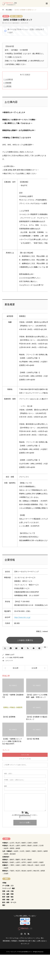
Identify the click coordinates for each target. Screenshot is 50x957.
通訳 (3, 905)
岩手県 (24, 862)
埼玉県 (18, 871)
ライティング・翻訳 (8, 888)
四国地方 (5, 859)
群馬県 (43, 871)
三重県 (12, 865)
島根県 (24, 843)
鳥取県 (35, 843)
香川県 (24, 859)
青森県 (41, 862)
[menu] (46, 3)
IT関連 (4, 883)
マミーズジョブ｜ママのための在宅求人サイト (20, 951)
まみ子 (12, 654)
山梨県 (18, 845)
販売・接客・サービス (9, 902)
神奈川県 (36, 871)
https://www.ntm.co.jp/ (22, 617)
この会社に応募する (25, 640)
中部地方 (5, 845)
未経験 (21, 657)
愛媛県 (18, 859)
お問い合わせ (41, 941)
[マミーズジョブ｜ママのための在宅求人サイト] (9, 3)
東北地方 (5, 862)
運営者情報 (6, 941)
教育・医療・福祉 (7, 897)
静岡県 (18, 848)
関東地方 (5, 871)
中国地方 (5, 843)
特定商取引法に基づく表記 (27, 941)
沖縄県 (34, 851)
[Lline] (22, 648)
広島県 (29, 843)
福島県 (29, 862)
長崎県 (6, 854)
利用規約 (14, 941)
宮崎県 (28, 851)
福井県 (6, 848)
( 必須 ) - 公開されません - (14, 779)
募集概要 (7, 83)
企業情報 (7, 86)
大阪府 (37, 865)
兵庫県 (24, 865)
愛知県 (29, 845)
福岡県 (45, 851)
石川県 (41, 845)
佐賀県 (16, 851)
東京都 (24, 871)
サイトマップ (25, 944)
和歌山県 (30, 865)
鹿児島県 (13, 854)
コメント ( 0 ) (25, 754)
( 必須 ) (8, 773)
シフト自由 (8, 657)
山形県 (18, 862)
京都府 (18, 865)
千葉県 (12, 871)
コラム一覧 (39, 938)
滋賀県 (6, 868)
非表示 (27, 74)
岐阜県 (24, 845)
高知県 (29, 859)
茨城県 (6, 873)
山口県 (12, 843)
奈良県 (43, 865)
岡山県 (18, 843)
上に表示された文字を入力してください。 (25, 815)
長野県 (12, 848)
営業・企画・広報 (7, 891)
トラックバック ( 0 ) (25, 758)
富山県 (12, 845)
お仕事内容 (8, 79)
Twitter (25, 934)
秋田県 (35, 862)
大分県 (22, 851)
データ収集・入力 (7, 885)
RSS (28, 934)
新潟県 (35, 845)
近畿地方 (5, 865)
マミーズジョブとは (12, 938)
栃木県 (29, 871)
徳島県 (12, 859)
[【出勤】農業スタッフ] (36, 668)
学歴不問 (16, 657)
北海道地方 (5, 857)
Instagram (21, 934)
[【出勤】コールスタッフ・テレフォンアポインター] (13, 668)
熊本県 (6, 16)
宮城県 (12, 862)
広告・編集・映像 (7, 894)
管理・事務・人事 (16, 16)
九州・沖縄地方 (7, 851)
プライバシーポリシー (27, 938)
